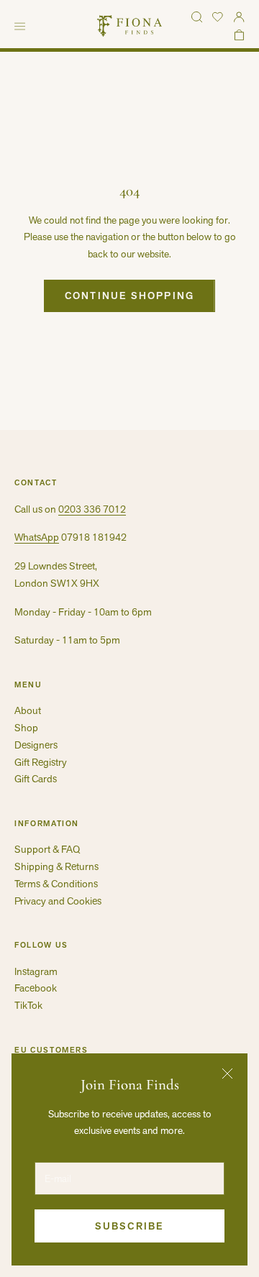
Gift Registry (40, 762)
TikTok (28, 1005)
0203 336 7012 (92, 509)
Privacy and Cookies (57, 900)
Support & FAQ (47, 849)
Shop (26, 727)
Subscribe (129, 1225)
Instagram (36, 971)
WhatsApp (36, 537)
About (27, 710)
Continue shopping (129, 295)
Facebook (35, 987)
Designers (36, 744)
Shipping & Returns (56, 866)
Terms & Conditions (56, 883)
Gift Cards (35, 778)
